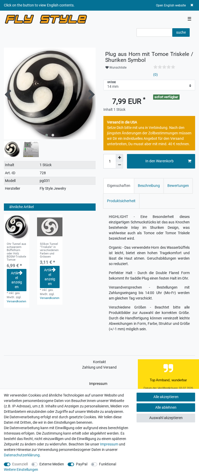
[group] (16, 227)
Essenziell (20, 464)
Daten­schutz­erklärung (22, 455)
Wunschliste (117, 67)
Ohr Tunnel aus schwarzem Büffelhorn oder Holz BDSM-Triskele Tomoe (16, 252)
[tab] (118, 185)
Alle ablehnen (165, 407)
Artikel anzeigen (16, 280)
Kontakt (99, 362)
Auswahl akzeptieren (166, 418)
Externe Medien (51, 464)
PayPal (81, 464)
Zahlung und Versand (99, 367)
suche (181, 32)
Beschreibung (149, 186)
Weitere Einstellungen (21, 469)
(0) (155, 74)
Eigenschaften (118, 186)
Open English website (171, 5)
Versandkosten (16, 301)
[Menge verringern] (119, 165)
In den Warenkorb (159, 161)
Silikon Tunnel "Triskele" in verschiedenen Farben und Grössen (49, 250)
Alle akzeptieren (166, 397)
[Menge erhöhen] (119, 157)
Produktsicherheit (121, 201)
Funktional (107, 464)
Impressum (98, 384)
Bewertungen (178, 186)
